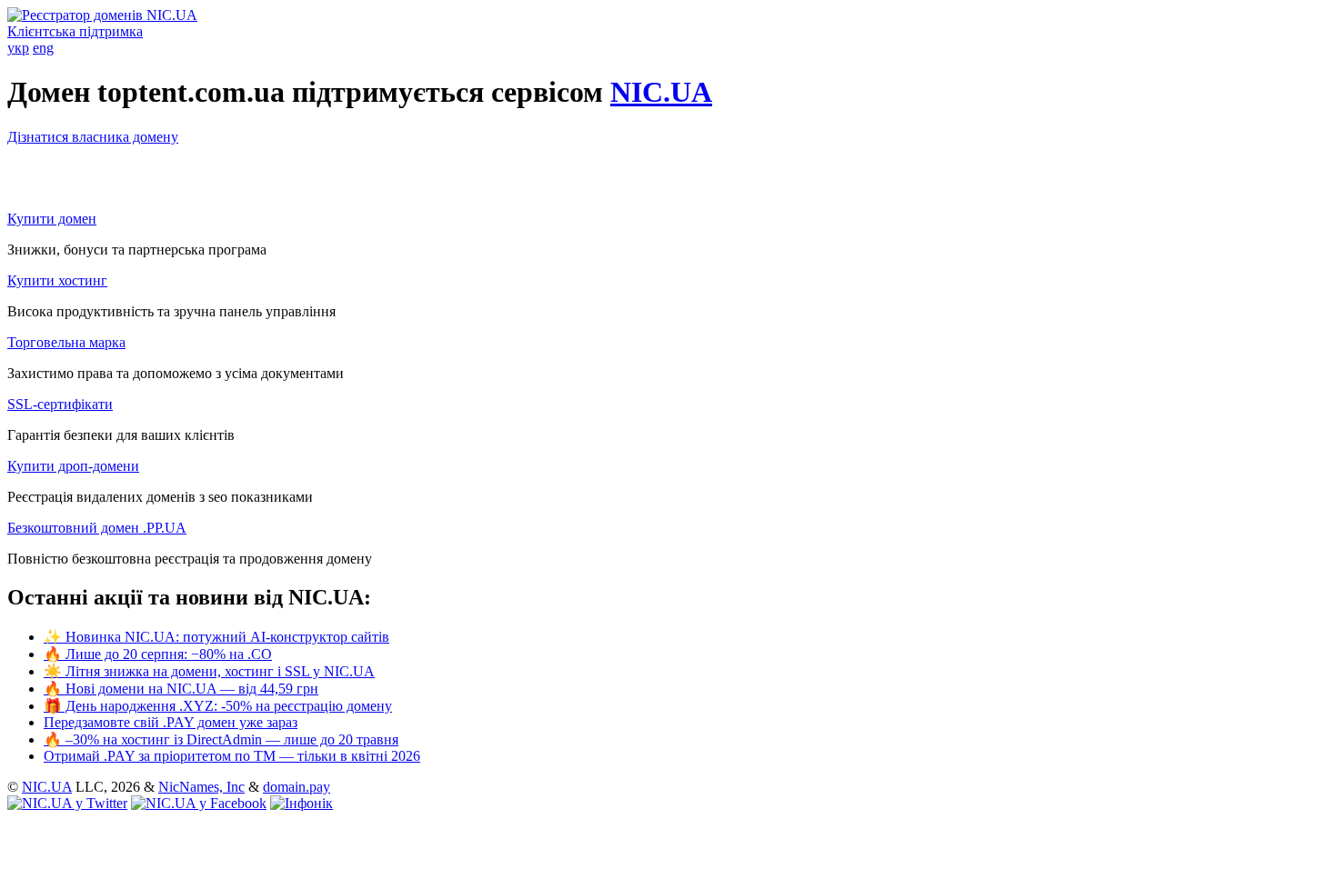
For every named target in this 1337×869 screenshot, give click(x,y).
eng (43, 47)
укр (18, 47)
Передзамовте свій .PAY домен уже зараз (170, 722)
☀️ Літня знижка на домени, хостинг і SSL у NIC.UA (209, 671)
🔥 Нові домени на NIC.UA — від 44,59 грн (181, 688)
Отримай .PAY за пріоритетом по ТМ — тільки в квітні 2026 (232, 756)
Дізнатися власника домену (92, 137)
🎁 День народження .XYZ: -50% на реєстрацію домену (218, 706)
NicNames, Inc (201, 786)
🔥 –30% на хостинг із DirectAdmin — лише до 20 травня (221, 739)
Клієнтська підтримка (75, 31)
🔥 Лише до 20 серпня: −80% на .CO (158, 654)
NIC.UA (661, 91)
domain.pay (296, 786)
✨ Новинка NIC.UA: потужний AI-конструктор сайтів (216, 636)
